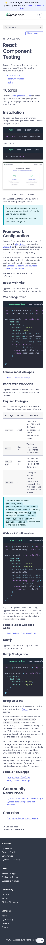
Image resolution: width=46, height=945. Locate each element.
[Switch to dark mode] (40, 940)
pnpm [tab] (28, 129)
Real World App (9, 873)
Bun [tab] (37, 129)
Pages (24, 709)
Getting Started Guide (21, 95)
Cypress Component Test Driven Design (25, 798)
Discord (5, 894)
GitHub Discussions (10, 902)
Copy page (33, 33)
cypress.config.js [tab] (17, 304)
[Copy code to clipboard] (40, 136)
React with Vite (13, 75)
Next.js (10, 82)
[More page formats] (41, 33)
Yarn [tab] (19, 129)
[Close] (44, 5)
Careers (5, 923)
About (4, 915)
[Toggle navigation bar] (2, 15)
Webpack (7, 247)
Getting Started (12, 214)
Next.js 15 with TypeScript (18, 777)
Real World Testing (10, 877)
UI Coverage (7, 856)
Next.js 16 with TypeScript (18, 780)
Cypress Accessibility (11, 859)
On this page (10, 27)
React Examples (13, 221)
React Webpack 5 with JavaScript (21, 633)
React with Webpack (16, 78)
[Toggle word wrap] (36, 310)
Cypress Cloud (8, 852)
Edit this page (12, 826)
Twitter (5, 898)
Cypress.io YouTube (10, 881)
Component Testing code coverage (22, 818)
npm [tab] (11, 129)
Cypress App (7, 848)
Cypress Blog (7, 919)
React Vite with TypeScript (18, 377)
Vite (16, 244)
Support (5, 927)
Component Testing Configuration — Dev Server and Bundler (21, 267)
